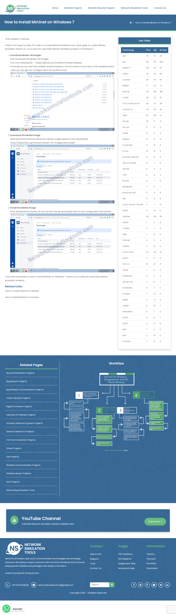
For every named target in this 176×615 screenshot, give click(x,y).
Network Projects (73, 7)
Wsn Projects (13, 481)
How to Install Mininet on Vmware (22, 297)
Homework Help (126, 568)
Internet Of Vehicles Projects (21, 414)
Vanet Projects (13, 448)
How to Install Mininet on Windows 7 (48, 276)
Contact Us (160, 7)
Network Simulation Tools (134, 7)
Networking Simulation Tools (20, 490)
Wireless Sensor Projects (18, 473)
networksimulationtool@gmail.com (55, 585)
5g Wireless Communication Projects (25, 389)
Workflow (151, 563)
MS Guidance (124, 558)
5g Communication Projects (20, 372)
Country (150, 554)
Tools (92, 563)
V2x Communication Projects (21, 439)
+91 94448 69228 (20, 585)
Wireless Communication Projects (23, 465)
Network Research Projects (20, 431)
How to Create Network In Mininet (22, 290)
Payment (151, 558)
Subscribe (154, 521)
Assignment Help (126, 563)
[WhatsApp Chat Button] (6, 608)
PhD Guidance (125, 554)
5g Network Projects (16, 381)
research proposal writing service (22, 573)
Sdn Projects (12, 456)
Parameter (152, 568)
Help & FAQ (95, 554)
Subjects (94, 558)
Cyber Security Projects (18, 398)
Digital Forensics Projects (19, 406)
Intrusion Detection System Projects (24, 423)
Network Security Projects (101, 7)
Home (55, 7)
